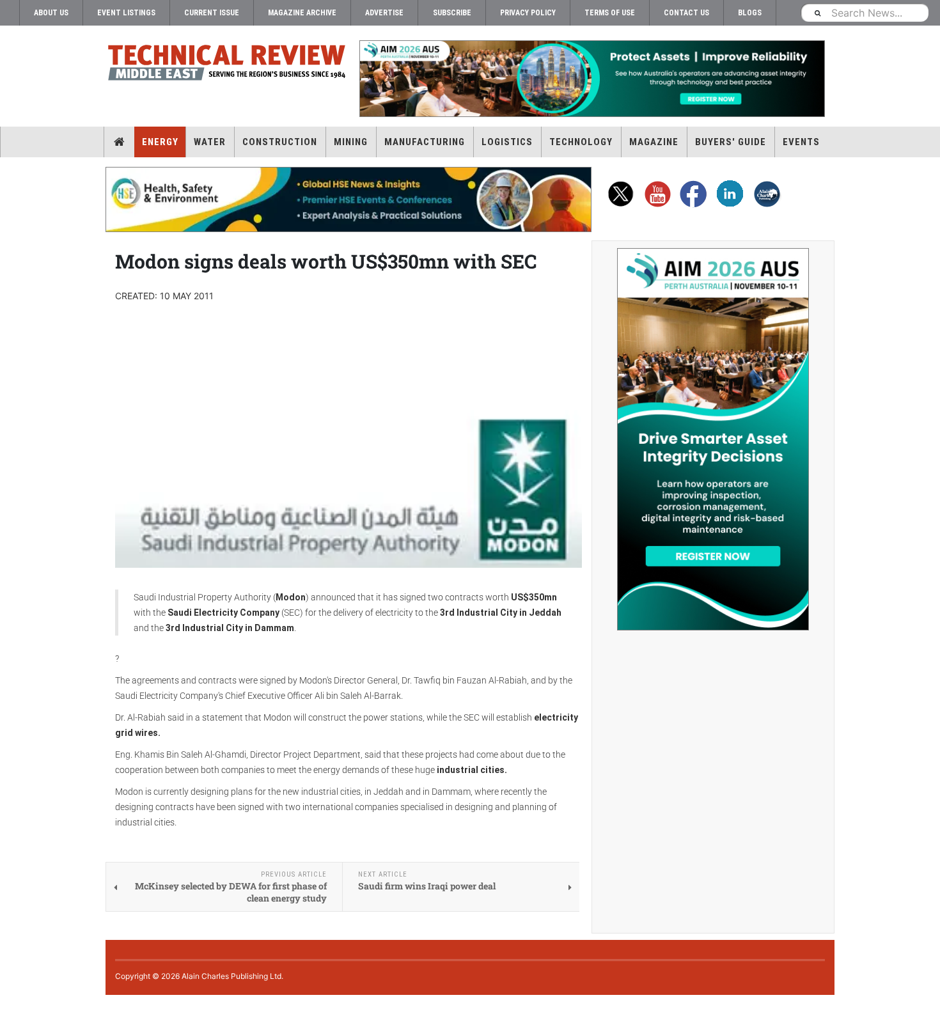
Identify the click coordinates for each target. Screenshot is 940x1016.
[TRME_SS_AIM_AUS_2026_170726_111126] (713, 439)
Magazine (653, 142)
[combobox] (864, 12)
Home (119, 142)
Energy (160, 142)
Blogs (750, 12)
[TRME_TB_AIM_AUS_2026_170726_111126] (591, 78)
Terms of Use (609, 12)
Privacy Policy (528, 12)
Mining (351, 142)
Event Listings (126, 12)
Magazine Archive (302, 12)
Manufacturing (424, 142)
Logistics (507, 142)
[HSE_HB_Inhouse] (348, 199)
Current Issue (211, 12)
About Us (51, 12)
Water (210, 142)
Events (801, 142)
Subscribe (452, 12)
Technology (581, 142)
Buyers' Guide (730, 142)
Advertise (384, 12)
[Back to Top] (9, 1005)
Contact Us (686, 12)
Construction (279, 142)
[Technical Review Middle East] (227, 65)
